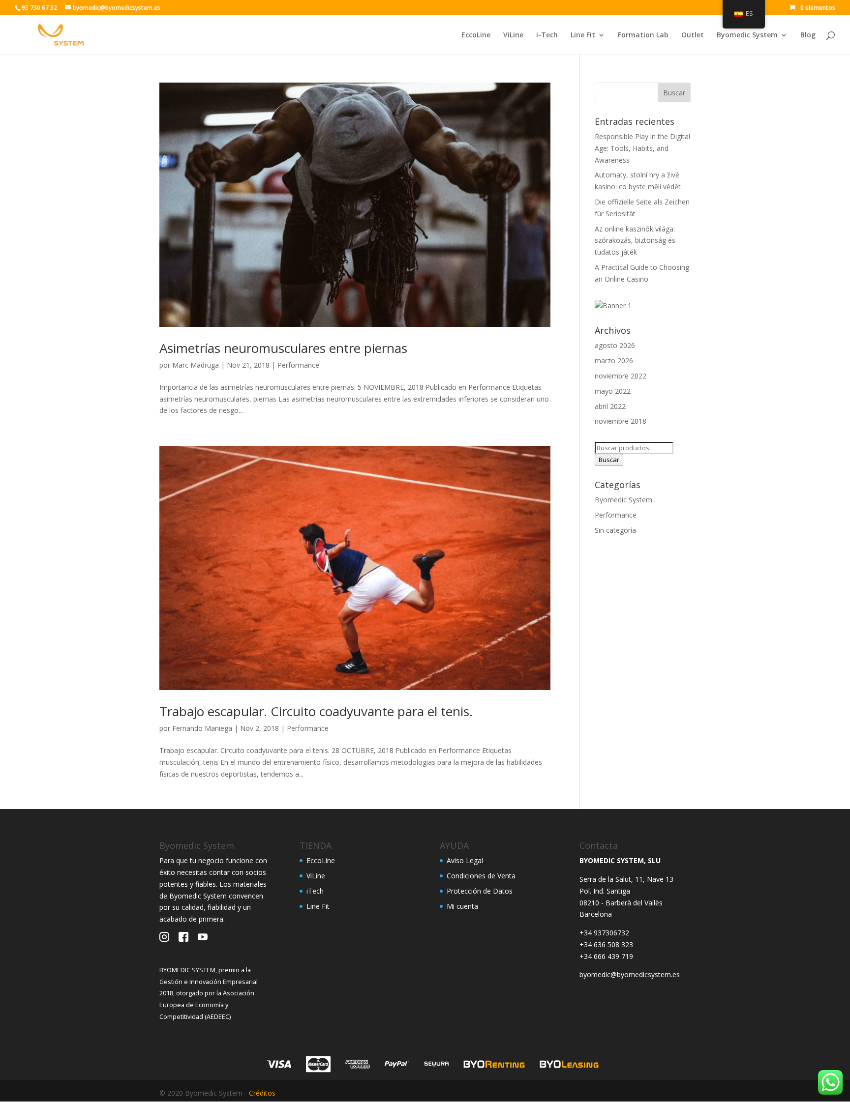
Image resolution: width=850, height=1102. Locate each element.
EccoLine (475, 35)
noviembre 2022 (620, 375)
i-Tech (547, 35)
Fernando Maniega (202, 728)
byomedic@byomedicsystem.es (629, 974)
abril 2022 (610, 406)
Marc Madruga (195, 365)
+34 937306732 (604, 932)
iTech (315, 891)
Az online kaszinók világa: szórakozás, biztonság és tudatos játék (635, 240)
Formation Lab (643, 35)
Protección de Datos (480, 891)
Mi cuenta (462, 906)
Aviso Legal (465, 860)
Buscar (609, 459)
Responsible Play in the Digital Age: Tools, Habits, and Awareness (642, 148)
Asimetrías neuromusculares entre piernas (283, 348)
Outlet (692, 35)
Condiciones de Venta (481, 875)
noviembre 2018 (620, 421)
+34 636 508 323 (606, 944)
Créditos (262, 1093)
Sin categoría (615, 530)
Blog (808, 35)
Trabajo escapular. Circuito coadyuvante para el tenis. (316, 711)
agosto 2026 (615, 345)
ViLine (513, 35)
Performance (298, 365)
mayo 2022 (613, 391)
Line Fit (583, 35)
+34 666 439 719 (606, 956)
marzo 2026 (614, 360)
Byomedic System (747, 35)
